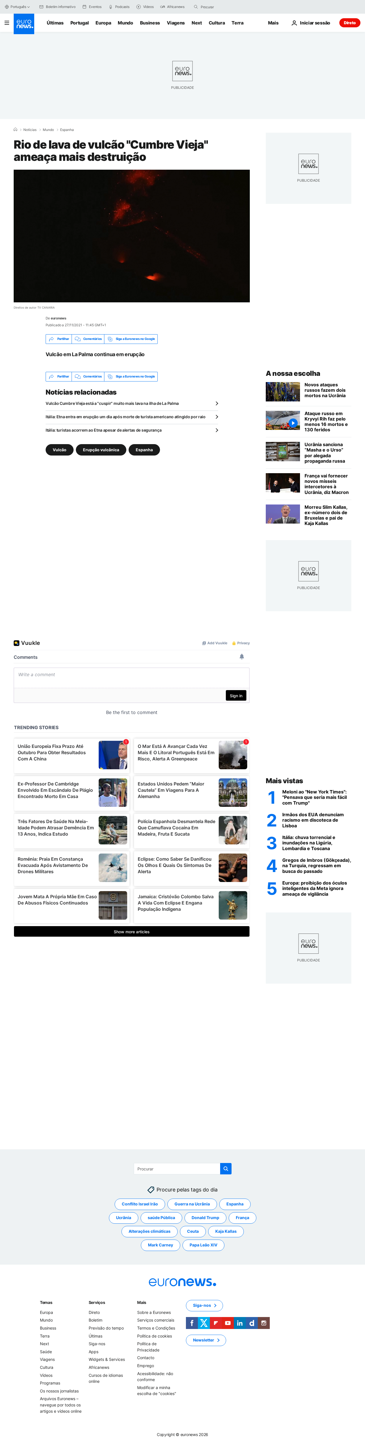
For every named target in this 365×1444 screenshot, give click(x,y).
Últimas (55, 23)
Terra (237, 23)
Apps (93, 1351)
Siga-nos (97, 1343)
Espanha (67, 130)
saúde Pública (161, 1217)
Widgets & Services (107, 1359)
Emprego (145, 1365)
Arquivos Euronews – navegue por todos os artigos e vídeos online (61, 1404)
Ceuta (193, 1231)
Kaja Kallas (226, 1231)
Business (150, 23)
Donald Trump (205, 1217)
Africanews (99, 1367)
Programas (50, 1383)
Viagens (176, 23)
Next (197, 23)
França (242, 1217)
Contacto (145, 1357)
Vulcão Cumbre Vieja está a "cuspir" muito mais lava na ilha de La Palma (112, 403)
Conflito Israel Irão (140, 1203)
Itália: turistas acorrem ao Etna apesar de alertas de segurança (103, 430)
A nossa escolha (293, 373)
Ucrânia (123, 1217)
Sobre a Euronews (154, 1312)
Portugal (79, 23)
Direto (350, 22)
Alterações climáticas (150, 1231)
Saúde (46, 1351)
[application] (132, 236)
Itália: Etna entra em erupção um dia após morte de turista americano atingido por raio (126, 416)
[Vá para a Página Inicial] (24, 24)
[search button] (195, 6)
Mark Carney (160, 1244)
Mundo (125, 23)
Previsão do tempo (106, 1327)
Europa (103, 23)
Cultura (217, 23)
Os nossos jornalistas (59, 1390)
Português (18, 7)
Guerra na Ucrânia (192, 1203)
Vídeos (46, 1375)
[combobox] (224, 6)
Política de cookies (154, 1335)
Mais (141, 1302)
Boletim (95, 1320)
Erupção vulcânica (101, 449)
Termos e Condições (156, 1327)
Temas (46, 1302)
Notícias (29, 130)
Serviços (97, 1302)
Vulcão (59, 449)
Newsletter (203, 1340)
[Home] (15, 130)
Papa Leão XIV (203, 1244)
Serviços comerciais (155, 1320)
